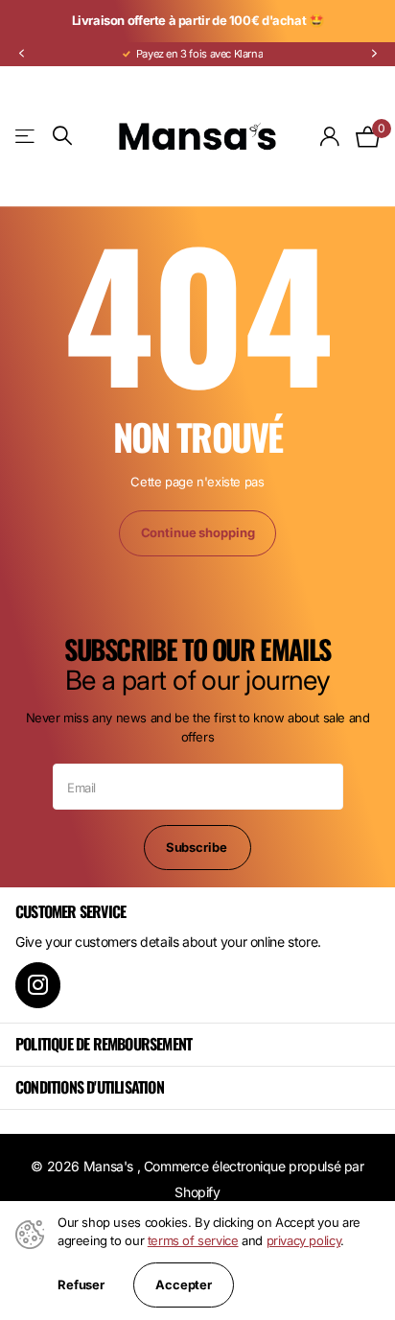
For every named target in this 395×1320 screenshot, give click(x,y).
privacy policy (304, 1240)
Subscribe (198, 847)
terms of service (193, 1240)
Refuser (81, 1285)
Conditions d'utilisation (89, 1086)
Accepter (183, 1284)
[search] (62, 135)
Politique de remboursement (103, 1043)
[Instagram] (37, 984)
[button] (21, 54)
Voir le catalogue (26, 136)
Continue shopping (198, 532)
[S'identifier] (330, 136)
